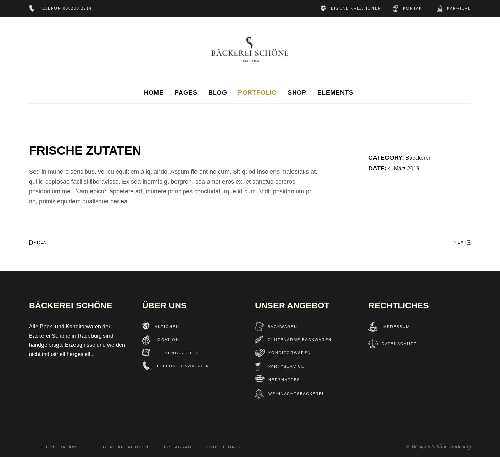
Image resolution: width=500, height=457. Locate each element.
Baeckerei (417, 158)
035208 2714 (77, 8)
